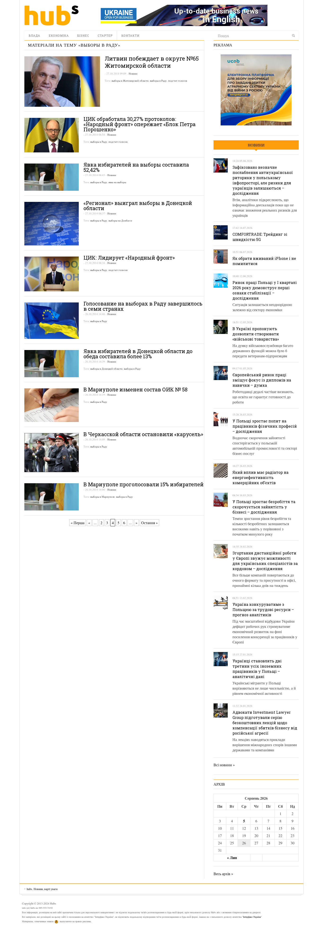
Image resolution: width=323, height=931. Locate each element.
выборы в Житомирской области (130, 80)
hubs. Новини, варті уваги (51, 15)
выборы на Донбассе (120, 220)
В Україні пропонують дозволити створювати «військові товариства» (255, 333)
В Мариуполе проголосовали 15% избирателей (143, 484)
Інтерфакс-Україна (252, 916)
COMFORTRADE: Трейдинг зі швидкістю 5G (259, 237)
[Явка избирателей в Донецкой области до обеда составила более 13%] (51, 363)
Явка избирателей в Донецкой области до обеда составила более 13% (137, 354)
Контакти (130, 35)
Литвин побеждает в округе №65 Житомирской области (152, 62)
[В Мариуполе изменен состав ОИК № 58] (51, 405)
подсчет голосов (177, 80)
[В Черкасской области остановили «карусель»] (51, 452)
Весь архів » (223, 873)
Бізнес (83, 35)
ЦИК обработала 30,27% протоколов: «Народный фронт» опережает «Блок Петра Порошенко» (139, 124)
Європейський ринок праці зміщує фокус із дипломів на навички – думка (261, 380)
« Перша (77, 522)
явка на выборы (117, 182)
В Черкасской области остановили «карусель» (143, 434)
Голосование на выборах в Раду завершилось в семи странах (142, 306)
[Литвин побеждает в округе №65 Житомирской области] (62, 81)
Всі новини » (224, 764)
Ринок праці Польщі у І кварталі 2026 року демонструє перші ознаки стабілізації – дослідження (264, 290)
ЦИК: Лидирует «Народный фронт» (129, 257)
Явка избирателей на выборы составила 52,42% (136, 167)
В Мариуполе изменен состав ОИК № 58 (135, 389)
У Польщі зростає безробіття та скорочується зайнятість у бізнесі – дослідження (263, 506)
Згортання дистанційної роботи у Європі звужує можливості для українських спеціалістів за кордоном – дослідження (265, 560)
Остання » (149, 522)
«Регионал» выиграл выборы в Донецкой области (137, 206)
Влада (34, 35)
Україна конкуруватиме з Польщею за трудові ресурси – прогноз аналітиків (263, 609)
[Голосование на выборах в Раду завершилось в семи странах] (51, 320)
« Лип (232, 857)
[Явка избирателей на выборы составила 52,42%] (51, 177)
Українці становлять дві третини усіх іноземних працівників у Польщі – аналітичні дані (257, 668)
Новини (133, 73)
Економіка (59, 35)
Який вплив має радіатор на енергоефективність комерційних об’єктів (260, 477)
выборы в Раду (158, 80)
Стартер (105, 35)
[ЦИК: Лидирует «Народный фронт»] (51, 274)
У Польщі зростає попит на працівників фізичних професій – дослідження (264, 426)
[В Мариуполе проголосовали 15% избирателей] (51, 496)
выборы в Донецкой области (106, 368)
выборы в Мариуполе (102, 496)
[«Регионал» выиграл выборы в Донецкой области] (51, 223)
